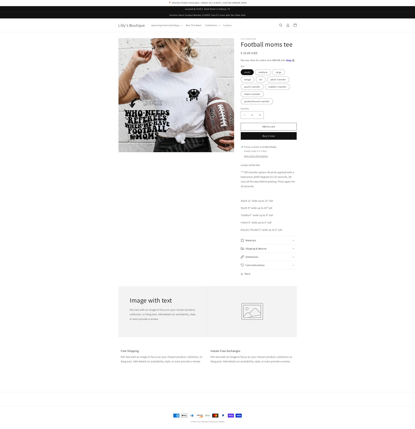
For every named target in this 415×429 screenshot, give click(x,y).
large (278, 72)
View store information (256, 156)
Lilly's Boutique (203, 422)
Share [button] (247, 273)
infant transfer (252, 94)
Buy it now (269, 135)
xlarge (247, 79)
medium (263, 72)
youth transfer (252, 86)
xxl (260, 79)
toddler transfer (277, 86)
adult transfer (278, 79)
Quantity (245, 108)
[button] (166, 25)
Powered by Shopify (217, 422)
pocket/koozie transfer (257, 101)
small (247, 72)
